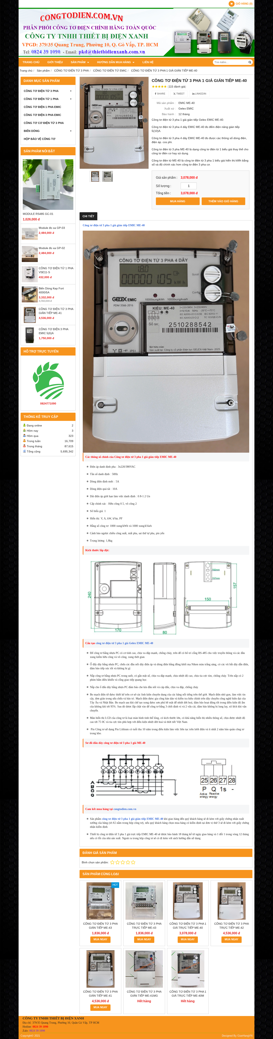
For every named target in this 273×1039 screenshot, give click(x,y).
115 (177, 86)
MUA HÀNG (177, 201)
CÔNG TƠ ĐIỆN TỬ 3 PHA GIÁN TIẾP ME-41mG (144, 993)
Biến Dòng (32, 130)
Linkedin (200, 93)
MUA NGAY (100, 939)
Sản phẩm (78, 62)
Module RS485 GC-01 (38, 213)
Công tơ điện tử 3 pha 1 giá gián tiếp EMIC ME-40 (114, 225)
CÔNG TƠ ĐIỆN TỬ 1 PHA (41, 99)
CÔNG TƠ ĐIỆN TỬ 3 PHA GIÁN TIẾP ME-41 (100, 993)
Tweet (180, 93)
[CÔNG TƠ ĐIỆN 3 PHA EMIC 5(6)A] (30, 342)
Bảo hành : (169, 114)
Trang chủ (31, 62)
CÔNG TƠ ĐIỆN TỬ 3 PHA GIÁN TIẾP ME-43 (100, 925)
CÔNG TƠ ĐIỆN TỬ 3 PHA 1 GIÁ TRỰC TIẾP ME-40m (187, 993)
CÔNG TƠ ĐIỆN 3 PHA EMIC (42, 115)
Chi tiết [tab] (88, 216)
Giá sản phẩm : (166, 177)
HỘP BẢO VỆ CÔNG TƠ (39, 138)
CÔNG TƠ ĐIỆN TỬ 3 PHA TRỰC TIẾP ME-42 (231, 925)
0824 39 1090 (40, 1026)
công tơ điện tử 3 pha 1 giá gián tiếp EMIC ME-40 (132, 818)
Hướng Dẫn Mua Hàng (114, 62)
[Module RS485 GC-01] (48, 184)
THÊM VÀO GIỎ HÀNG (223, 201)
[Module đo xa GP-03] (30, 240)
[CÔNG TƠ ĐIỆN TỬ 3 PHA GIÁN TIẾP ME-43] (100, 901)
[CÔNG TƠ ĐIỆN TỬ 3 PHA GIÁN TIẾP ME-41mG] (144, 969)
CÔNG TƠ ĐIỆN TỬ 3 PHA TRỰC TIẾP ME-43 (144, 925)
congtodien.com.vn (125, 809)
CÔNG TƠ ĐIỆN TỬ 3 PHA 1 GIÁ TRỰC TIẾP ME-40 (187, 925)
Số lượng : (163, 186)
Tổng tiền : (163, 193)
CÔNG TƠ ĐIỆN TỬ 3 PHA (41, 91)
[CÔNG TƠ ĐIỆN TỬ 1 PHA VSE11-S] (30, 281)
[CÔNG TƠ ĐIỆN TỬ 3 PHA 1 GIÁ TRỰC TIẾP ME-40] (188, 901)
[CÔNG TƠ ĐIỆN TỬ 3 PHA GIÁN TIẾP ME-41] (30, 322)
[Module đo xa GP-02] (30, 261)
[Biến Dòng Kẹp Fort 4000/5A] (30, 301)
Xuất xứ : (170, 108)
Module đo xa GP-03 (52, 227)
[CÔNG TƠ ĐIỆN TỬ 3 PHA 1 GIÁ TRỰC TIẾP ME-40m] (188, 969)
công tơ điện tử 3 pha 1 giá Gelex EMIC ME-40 (124, 643)
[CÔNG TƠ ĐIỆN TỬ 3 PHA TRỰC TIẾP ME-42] (231, 901)
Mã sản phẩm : (166, 103)
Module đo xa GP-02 (52, 248)
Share (160, 93)
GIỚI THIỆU (55, 62)
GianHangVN (244, 1035)
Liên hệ (147, 62)
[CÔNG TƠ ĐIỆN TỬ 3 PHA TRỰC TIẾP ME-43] (144, 901)
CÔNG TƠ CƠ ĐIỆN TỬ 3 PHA (44, 123)
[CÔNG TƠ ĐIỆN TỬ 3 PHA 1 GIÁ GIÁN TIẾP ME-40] (114, 123)
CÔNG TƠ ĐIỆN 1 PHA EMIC (42, 107)
